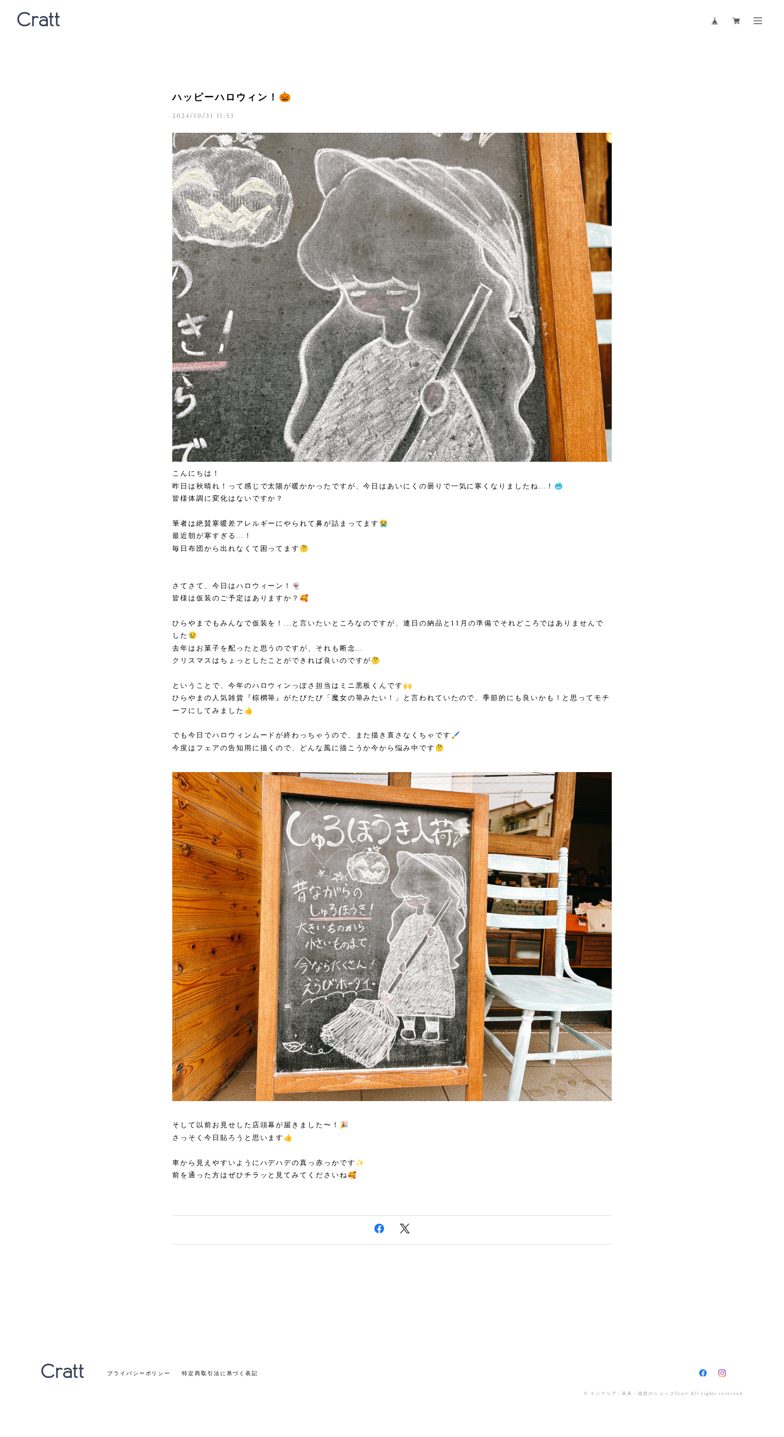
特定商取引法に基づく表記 (220, 1373)
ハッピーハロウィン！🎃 (231, 97)
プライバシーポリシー (139, 1373)
